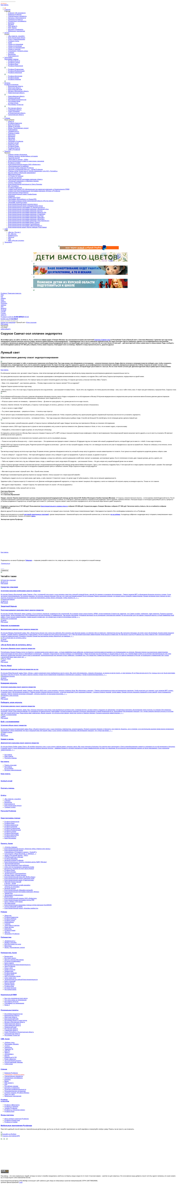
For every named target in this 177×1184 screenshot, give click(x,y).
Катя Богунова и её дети (12, 944)
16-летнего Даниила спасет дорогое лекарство (18, 648)
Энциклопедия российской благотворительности (21, 979)
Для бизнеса (4, 3)
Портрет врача (9, 984)
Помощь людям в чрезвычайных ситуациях (23, 156)
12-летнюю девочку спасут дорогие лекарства (18, 706)
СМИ (6, 229)
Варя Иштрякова (14, 125)
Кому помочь (8, 756)
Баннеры (11, 23)
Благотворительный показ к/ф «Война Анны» (19, 877)
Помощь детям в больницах (17, 154)
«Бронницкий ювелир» (12, 863)
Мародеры (11, 134)
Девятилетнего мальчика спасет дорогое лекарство (20, 743)
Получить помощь (10, 758)
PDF (9, 28)
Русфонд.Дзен (9, 1111)
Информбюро (13, 130)
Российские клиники (11, 1086)
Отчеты (6, 33)
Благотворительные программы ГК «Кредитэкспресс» (26, 207)
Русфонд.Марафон (11, 858)
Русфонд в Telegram (11, 1106)
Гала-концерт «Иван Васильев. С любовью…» (20, 853)
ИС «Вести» (12, 234)
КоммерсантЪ (13, 235)
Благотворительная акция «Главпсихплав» (19, 880)
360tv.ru (7, 1052)
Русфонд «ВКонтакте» (12, 1105)
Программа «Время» (11, 1044)
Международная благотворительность (17, 964)
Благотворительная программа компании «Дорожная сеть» (28, 209)
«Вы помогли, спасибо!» (16, 36)
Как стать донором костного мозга (16, 998)
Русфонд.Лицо (13, 64)
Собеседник (8, 1064)
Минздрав (11, 138)
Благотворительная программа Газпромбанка (24, 224)
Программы (8, 57)
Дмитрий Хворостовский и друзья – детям (12, 882)
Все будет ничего (10, 958)
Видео (14, 28)
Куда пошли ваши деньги (16, 37)
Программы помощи (11, 59)
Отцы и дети (8, 968)
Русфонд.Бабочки (10, 973)
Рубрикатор (4, 570)
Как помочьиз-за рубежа (8, 767)
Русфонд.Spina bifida (11, 835)
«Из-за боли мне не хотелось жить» (16, 645)
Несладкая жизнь (10, 989)
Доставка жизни (9, 903)
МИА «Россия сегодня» (16, 240)
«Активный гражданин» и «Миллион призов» (23, 181)
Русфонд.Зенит (9, 870)
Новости (11, 121)
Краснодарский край (15, 89)
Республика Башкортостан (17, 99)
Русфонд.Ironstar (10, 872)
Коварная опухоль (9, 683)
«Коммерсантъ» (13, 131)
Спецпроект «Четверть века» (18, 51)
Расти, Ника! (6, 666)
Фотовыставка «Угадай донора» (15, 875)
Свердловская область (16, 114)
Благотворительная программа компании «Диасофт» (26, 217)
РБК (9, 239)
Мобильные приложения (16, 31)
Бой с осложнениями (10, 722)
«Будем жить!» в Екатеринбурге (15, 873)
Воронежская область (15, 86)
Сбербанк (11, 196)
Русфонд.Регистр (14, 61)
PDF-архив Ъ (12, 26)
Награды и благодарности (17, 18)
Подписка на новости (15, 19)
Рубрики (7, 118)
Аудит (10, 42)
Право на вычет (9, 969)
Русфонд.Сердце (14, 62)
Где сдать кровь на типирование (15, 1000)
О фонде (7, 9)
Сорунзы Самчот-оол (102, 340)
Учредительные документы (17, 16)
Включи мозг (8, 956)
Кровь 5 (7, 1005)
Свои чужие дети (10, 978)
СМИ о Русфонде (14, 149)
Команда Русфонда (14, 14)
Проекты (7, 151)
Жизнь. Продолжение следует (18, 128)
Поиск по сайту (9, 1094)
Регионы (7, 83)
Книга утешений (9, 981)
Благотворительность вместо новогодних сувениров (26, 161)
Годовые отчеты (13, 41)
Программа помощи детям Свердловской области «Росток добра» (31, 201)
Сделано (11, 52)
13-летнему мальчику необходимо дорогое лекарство (20, 591)
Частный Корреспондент (12, 1060)
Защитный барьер (9, 606)
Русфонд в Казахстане (12, 1120)
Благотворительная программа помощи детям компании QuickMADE (28, 905)
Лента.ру (11, 237)
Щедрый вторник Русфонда (13, 860)
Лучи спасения (31, 322)
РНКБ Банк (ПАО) (14, 197)
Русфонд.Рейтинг (10, 919)
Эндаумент (8, 242)
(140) (20, 1182)
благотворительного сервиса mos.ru (54, 506)
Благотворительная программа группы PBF (19, 900)
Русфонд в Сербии (10, 1122)
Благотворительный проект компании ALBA (19, 878)
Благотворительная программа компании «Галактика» (26, 214)
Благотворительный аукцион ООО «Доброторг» (24, 164)
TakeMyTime (8, 893)
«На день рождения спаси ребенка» (16, 865)
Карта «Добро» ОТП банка (13, 901)
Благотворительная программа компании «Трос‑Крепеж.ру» (28, 220)
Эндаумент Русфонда (15, 141)
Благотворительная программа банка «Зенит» (24, 222)
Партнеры (7, 929)
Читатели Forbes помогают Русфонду (21, 168)
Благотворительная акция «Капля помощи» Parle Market (27, 227)
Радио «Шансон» (10, 1059)
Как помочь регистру (11, 1001)
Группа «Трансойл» (14, 182)
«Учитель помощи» (10, 847)
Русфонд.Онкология (15, 72)
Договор (11, 24)
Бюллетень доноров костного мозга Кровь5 (19, 868)
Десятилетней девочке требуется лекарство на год (19, 669)
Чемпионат (8, 1047)
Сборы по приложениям (16, 47)
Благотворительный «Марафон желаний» (18, 890)
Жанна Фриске (9, 983)
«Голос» (7, 1046)
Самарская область (14, 110)
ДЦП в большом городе (12, 976)
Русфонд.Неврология (15, 66)
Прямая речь (8, 971)
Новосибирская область (16, 96)
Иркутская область (14, 88)
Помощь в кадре (13, 133)
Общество (11, 139)
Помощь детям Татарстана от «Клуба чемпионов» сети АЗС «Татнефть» (33, 171)
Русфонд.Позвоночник (16, 69)
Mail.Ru (6, 1055)
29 (5, 8)
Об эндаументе (20, 13)
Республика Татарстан (15, 104)
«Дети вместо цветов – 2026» (18, 159)
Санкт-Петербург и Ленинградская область (16, 112)
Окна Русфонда (9, 966)
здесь (33, 516)
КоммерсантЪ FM (10, 1057)
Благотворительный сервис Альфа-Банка (22, 194)
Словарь (7, 924)
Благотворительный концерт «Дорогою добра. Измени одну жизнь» (27, 849)
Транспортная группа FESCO (18, 192)
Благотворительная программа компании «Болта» (25, 211)
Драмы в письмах (14, 126)
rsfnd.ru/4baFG (6, 329)
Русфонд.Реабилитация (16, 71)
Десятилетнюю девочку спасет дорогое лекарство (19, 629)
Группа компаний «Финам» (13, 1062)
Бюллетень (12, 54)
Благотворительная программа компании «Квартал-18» (27, 212)
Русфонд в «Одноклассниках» (14, 1110)
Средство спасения (9, 587)
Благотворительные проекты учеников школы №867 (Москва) (25, 862)
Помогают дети (13, 144)
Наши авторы (9, 927)
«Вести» (7, 932)
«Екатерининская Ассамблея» (18, 166)
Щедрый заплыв (10, 888)
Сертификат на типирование (14, 1003)
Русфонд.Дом (9, 986)
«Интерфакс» (9, 1054)
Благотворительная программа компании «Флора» (21, 892)
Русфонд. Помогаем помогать (11, 293)
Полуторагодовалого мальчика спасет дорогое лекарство (22, 610)
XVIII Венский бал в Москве (13, 857)
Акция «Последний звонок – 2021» (16, 855)
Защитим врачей (14, 158)
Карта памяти (9, 963)
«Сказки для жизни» (15, 177)
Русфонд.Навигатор (15, 123)
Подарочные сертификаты (17, 21)
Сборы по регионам (15, 46)
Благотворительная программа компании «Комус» (25, 179)
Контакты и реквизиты (15, 29)
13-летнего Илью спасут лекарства (14, 725)
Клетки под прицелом (8, 322)
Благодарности (13, 56)
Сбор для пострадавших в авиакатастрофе (19, 867)
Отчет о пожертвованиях (16, 39)
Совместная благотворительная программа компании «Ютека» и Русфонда (34, 191)
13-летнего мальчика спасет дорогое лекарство (18, 687)
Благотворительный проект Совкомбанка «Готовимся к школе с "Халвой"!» (20, 851)
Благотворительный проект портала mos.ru (23, 204)
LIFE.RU (7, 1051)
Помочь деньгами (10, 765)
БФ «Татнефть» (13, 186)
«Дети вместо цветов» (12, 925)
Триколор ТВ (8, 1049)
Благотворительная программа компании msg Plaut (25, 216)
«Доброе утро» (9, 1042)
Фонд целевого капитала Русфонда (16, 1119)
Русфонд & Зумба (14, 163)
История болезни (10, 988)
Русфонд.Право (13, 78)
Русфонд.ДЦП (9, 974)
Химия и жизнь (7, 739)
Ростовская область (15, 108)
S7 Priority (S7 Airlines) (15, 176)
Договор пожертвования (12, 770)
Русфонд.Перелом (14, 79)
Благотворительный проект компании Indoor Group (25, 206)
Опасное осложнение (10, 625)
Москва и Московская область (18, 91)
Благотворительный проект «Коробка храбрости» (21, 908)
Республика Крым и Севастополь (14, 102)
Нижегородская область (16, 93)
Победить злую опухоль (11, 702)
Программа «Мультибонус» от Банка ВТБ (22, 199)
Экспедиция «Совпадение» (13, 895)
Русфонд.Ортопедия (15, 76)
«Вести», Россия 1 (14, 232)
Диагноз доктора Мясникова (14, 960)
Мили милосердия (14, 174)
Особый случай (13, 143)
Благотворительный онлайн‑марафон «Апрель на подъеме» (17, 886)
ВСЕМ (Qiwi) (8, 896)
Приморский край (14, 98)
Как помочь (4, 5)
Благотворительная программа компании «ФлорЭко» (26, 219)
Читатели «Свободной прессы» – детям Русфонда (25, 169)
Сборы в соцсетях (14, 49)
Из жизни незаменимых (12, 961)
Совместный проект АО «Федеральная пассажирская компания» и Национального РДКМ (38, 189)
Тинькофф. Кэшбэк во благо (17, 202)
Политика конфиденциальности (15, 1089)
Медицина (11, 136)
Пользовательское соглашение (15, 1091)
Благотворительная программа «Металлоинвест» (25, 225)
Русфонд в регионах (11, 84)
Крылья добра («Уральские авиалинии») (22, 173)
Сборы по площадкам (15, 44)
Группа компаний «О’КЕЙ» (13, 906)
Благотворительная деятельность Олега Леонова (25, 184)
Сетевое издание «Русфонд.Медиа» (16, 1093)
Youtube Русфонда (10, 1108)
